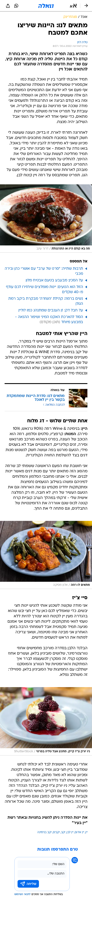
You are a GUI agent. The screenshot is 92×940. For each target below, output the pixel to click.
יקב (63, 832)
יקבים (56, 832)
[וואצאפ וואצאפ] (16, 6)
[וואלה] (46, 6)
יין (86, 832)
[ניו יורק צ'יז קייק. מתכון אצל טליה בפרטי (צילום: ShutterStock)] (46, 721)
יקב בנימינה (44, 832)
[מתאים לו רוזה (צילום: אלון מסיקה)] (46, 555)
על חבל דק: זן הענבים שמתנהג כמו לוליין (50, 310)
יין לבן (70, 832)
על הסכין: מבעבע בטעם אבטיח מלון (54, 280)
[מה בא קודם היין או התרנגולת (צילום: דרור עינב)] (46, 218)
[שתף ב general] (8, 5)
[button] (73, 6)
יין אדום (79, 832)
